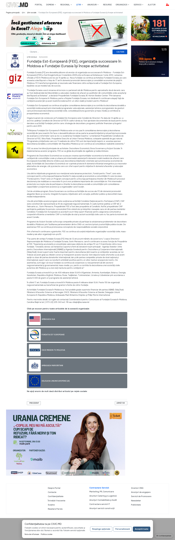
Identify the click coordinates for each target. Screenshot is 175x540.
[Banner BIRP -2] (66, 31)
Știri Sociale (32, 57)
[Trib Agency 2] (150, 61)
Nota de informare (32, 534)
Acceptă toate (141, 529)
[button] (51, 4)
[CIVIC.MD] (17, 4)
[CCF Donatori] (150, 28)
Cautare (120, 52)
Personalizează (122, 529)
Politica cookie (46, 534)
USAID (60, 249)
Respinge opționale (101, 529)
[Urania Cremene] (65, 442)
